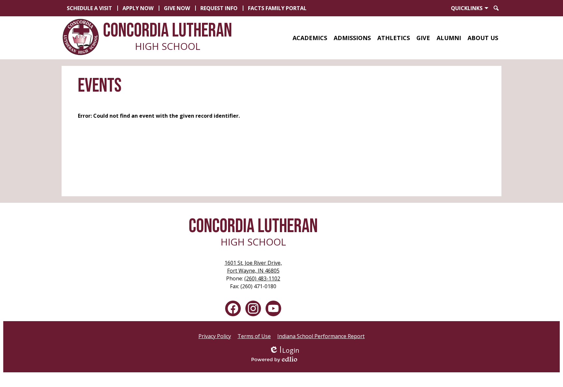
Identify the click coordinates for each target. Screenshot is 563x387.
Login (284, 350)
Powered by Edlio (284, 359)
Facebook (233, 308)
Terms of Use (254, 336)
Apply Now (138, 8)
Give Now (177, 8)
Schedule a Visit (89, 8)
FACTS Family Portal (277, 8)
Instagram (253, 308)
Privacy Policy (214, 336)
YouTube (273, 308)
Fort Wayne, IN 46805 (253, 266)
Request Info (219, 8)
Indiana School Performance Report (321, 336)
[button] (309, 38)
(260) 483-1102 (262, 278)
